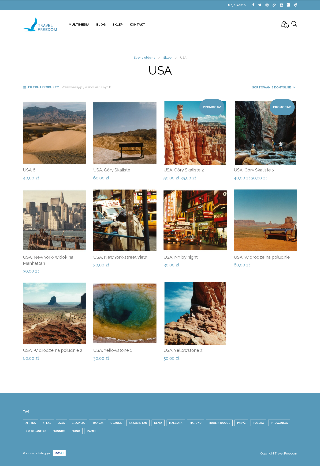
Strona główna (144, 57)
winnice (59, 431)
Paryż (241, 422)
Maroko (195, 422)
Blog (100, 24)
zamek (92, 431)
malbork (175, 422)
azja (61, 422)
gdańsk (116, 422)
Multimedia (79, 24)
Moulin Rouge (219, 422)
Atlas (47, 422)
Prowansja (279, 422)
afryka (31, 422)
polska (258, 422)
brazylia (78, 422)
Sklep (117, 24)
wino (76, 431)
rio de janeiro (36, 431)
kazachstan (138, 422)
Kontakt (137, 24)
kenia (158, 422)
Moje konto (237, 5)
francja (97, 422)
